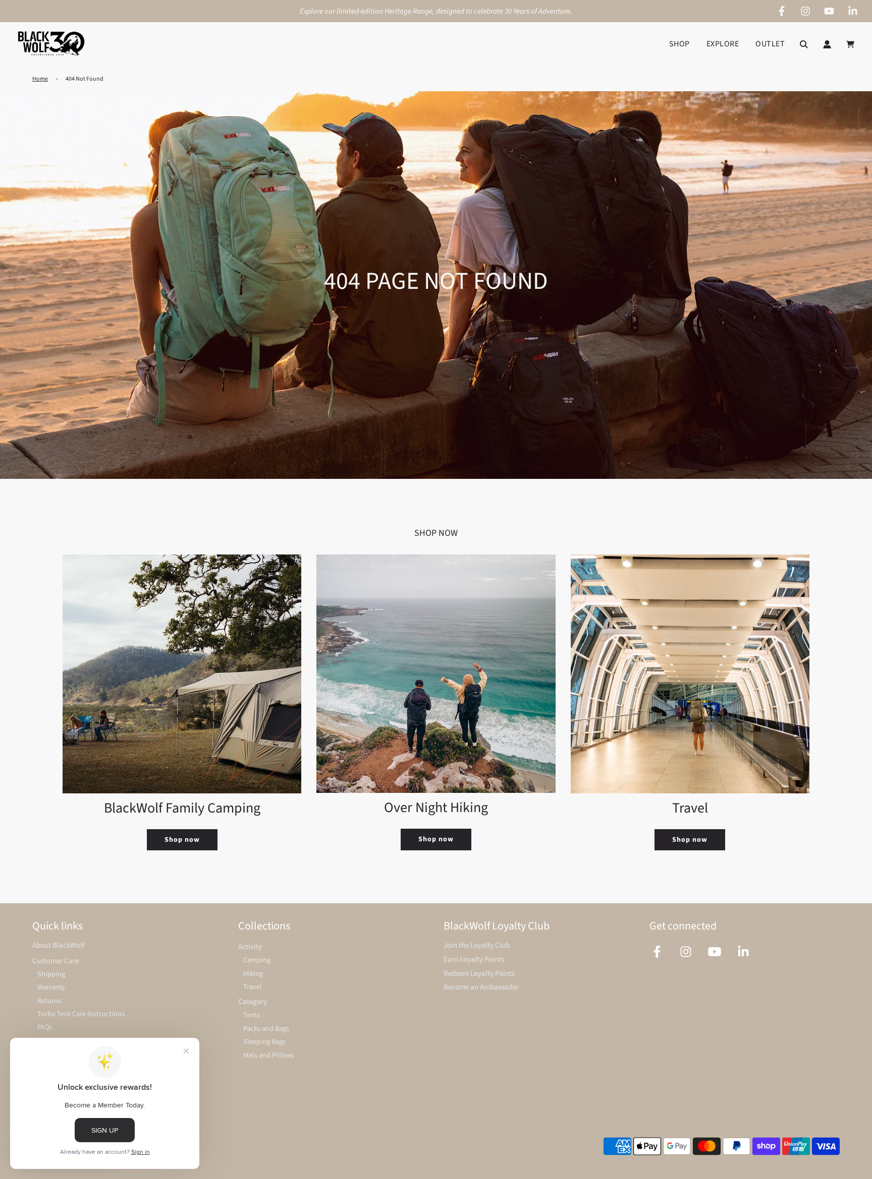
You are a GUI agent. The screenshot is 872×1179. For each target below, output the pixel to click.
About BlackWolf (58, 945)
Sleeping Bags (264, 1041)
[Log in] (827, 44)
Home (40, 79)
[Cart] (851, 44)
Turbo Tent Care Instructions (81, 1014)
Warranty (51, 987)
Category (252, 1002)
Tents (251, 1015)
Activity (250, 947)
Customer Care (55, 961)
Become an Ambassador (481, 987)
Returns (49, 1001)
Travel (252, 986)
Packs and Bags (266, 1028)
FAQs (44, 1027)
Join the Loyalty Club (477, 945)
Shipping (51, 974)
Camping (256, 960)
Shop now (182, 840)
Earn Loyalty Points (474, 959)
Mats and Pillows (268, 1055)
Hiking (253, 973)
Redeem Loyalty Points (479, 973)
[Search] (803, 44)
